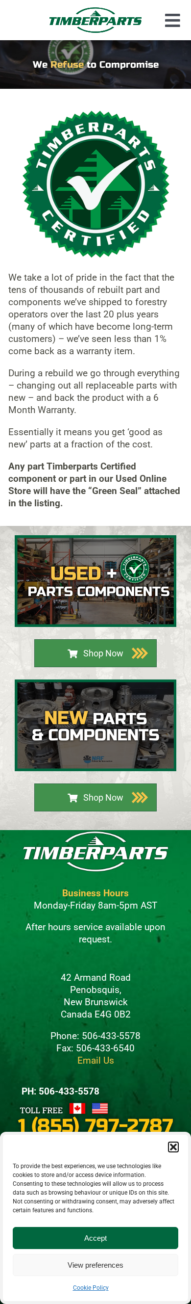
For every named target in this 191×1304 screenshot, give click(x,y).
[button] (173, 1147)
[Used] (95, 539)
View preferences (95, 1265)
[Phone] (95, 1103)
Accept (95, 1238)
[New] (95, 683)
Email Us (95, 1060)
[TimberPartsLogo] (95, 11)
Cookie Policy (91, 1287)
